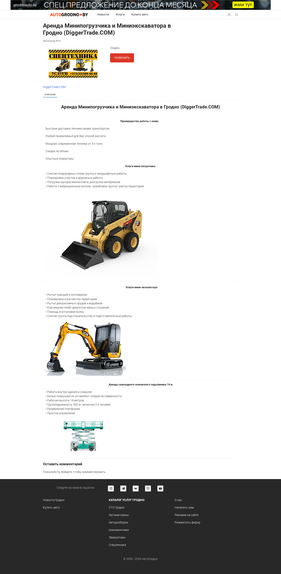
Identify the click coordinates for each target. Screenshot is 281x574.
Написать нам (184, 507)
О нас (178, 500)
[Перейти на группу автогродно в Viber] (148, 488)
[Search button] (229, 14)
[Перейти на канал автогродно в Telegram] (123, 488)
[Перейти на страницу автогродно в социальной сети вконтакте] (136, 488)
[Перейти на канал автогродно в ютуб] (160, 488)
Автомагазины (119, 515)
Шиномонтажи (119, 530)
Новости (103, 14)
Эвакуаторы (117, 537)
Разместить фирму (187, 522)
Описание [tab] (50, 94)
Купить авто (139, 14)
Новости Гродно (53, 500)
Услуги (120, 14)
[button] (229, 14)
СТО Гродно (116, 507)
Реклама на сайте (186, 515)
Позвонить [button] (122, 57)
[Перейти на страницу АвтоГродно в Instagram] (111, 488)
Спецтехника (117, 545)
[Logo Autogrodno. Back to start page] (69, 14)
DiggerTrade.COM (54, 87)
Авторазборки (118, 522)
